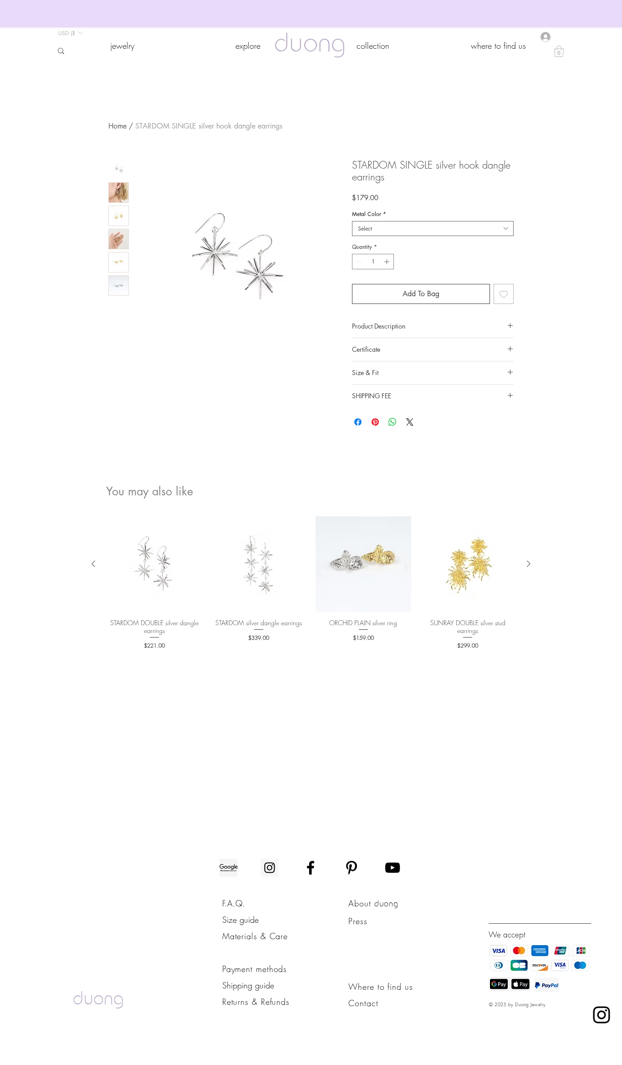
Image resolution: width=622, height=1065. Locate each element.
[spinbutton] (372, 261)
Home (117, 126)
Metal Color (369, 214)
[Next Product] (528, 563)
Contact (363, 1003)
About (361, 903)
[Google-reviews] (228, 868)
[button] (122, 46)
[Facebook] (310, 868)
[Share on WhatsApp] (392, 422)
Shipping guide (248, 985)
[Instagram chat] (601, 1014)
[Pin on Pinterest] (375, 422)
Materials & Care (255, 936)
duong (310, 45)
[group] (311, 583)
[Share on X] (409, 422)
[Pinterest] (351, 868)
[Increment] (387, 261)
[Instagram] (269, 868)
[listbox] (70, 33)
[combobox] (433, 228)
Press (357, 921)
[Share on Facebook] (357, 422)
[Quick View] (154, 564)
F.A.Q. (233, 903)
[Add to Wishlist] (504, 294)
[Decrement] (358, 261)
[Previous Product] (93, 563)
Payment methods (254, 968)
